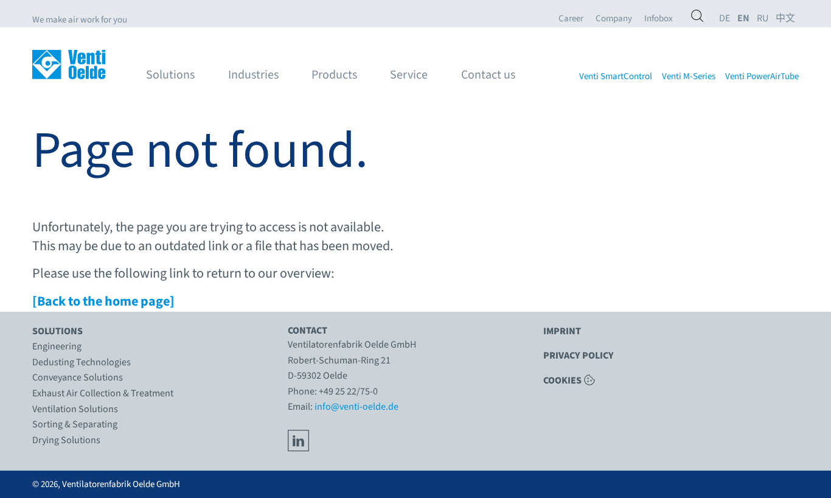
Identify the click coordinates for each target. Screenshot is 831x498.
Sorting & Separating (74, 424)
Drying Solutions (66, 440)
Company (614, 18)
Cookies (562, 380)
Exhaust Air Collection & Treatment (102, 393)
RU (762, 18)
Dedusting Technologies (81, 362)
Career (570, 18)
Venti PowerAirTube (762, 76)
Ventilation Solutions (75, 409)
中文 (785, 18)
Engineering (57, 346)
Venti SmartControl (615, 76)
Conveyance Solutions (77, 377)
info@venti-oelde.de (356, 406)
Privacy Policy (578, 355)
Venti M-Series (688, 76)
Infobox (658, 18)
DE (724, 18)
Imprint (562, 331)
